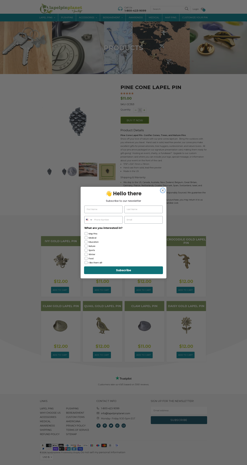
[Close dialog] (162, 190)
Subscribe (123, 270)
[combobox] (88, 219)
